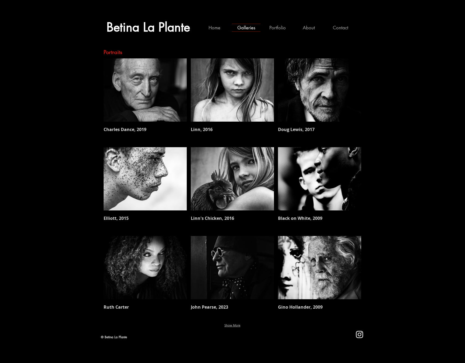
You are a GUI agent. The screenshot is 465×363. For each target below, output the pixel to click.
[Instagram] (359, 334)
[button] (145, 100)
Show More (232, 325)
